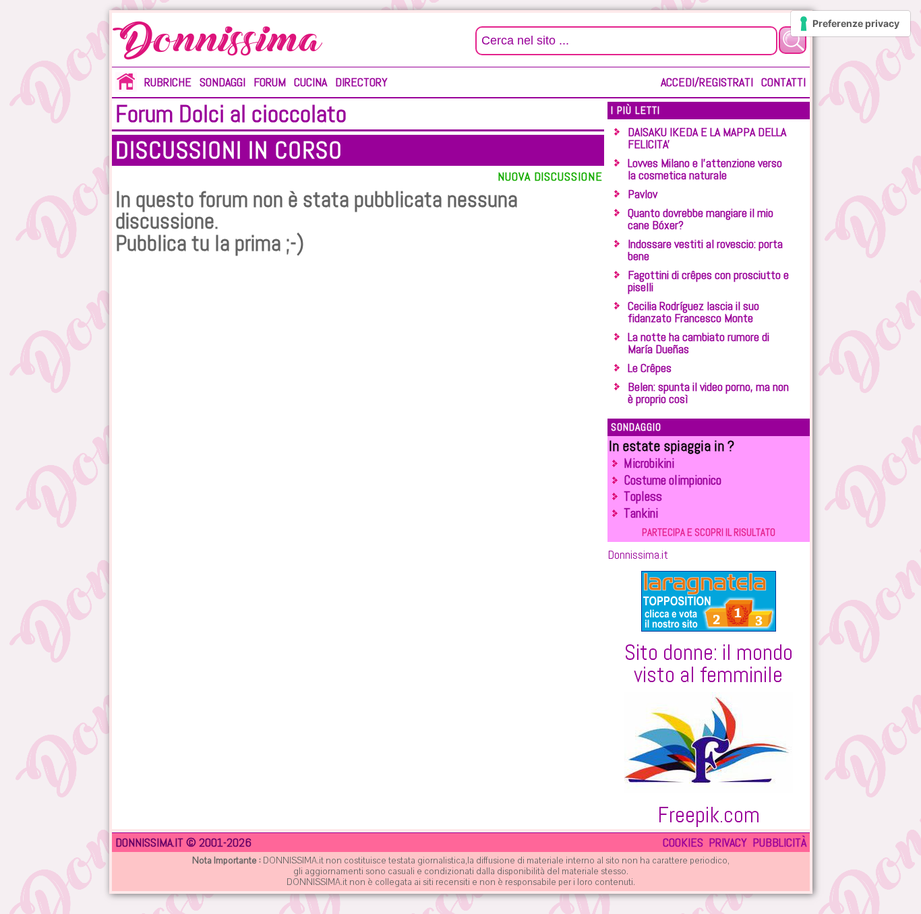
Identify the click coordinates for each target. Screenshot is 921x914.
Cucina (310, 82)
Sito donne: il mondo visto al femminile (708, 663)
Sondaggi (222, 82)
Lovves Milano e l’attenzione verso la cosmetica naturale (705, 169)
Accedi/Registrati (707, 82)
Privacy (728, 842)
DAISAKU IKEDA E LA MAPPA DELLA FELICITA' (707, 138)
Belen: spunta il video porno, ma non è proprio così (708, 392)
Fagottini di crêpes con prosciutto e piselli (708, 281)
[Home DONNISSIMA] (126, 87)
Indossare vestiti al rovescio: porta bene (705, 250)
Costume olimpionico (672, 480)
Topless (643, 496)
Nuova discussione (550, 176)
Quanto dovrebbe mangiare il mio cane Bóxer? (700, 219)
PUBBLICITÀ (779, 842)
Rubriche (167, 82)
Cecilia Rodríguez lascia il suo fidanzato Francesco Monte (693, 312)
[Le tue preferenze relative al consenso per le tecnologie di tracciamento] (850, 23)
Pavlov (642, 194)
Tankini (641, 513)
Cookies (683, 842)
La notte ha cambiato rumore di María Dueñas (698, 343)
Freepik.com (708, 815)
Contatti (783, 82)
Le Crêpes (650, 367)
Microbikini (649, 463)
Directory (361, 82)
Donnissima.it (637, 554)
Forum (270, 82)
